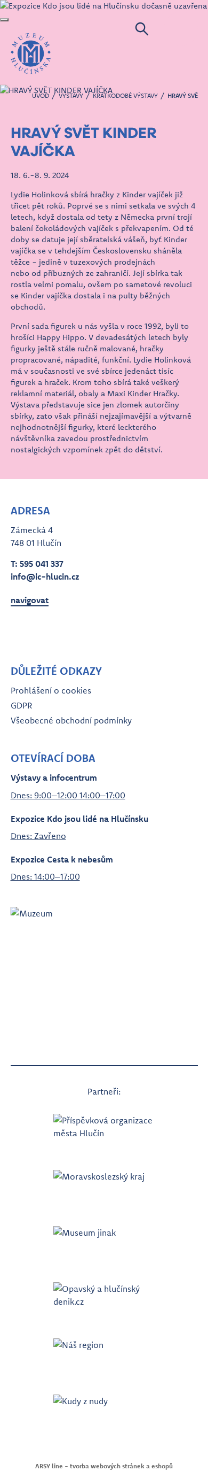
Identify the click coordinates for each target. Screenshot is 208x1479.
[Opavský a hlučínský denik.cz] (104, 1299)
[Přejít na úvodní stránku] (31, 53)
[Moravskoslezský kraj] (104, 1187)
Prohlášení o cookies (51, 690)
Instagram (38, 631)
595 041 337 (41, 563)
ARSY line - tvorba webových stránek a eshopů (104, 1466)
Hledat (141, 28)
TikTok (76, 631)
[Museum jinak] (104, 1243)
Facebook (19, 631)
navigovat (30, 600)
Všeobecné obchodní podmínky (71, 720)
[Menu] (181, 29)
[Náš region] (104, 1355)
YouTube (57, 631)
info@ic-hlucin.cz (45, 576)
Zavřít (4, 19)
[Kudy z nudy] (104, 1412)
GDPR (21, 705)
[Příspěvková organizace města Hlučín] (104, 1131)
